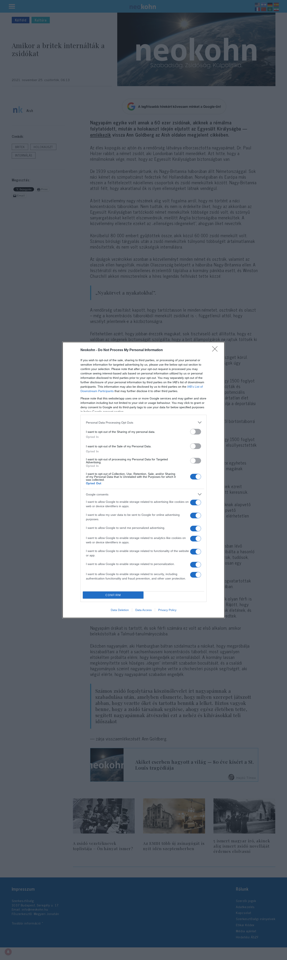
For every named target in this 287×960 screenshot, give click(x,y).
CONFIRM (113, 595)
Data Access (143, 610)
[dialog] (143, 480)
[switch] (195, 432)
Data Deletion (120, 610)
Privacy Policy (167, 610)
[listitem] (143, 422)
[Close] (216, 350)
